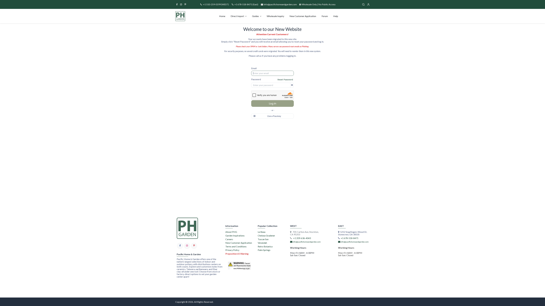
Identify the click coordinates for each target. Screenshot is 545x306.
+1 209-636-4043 (302, 238)
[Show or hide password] (292, 85)
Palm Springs (264, 250)
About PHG (231, 231)
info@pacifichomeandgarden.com (280, 4)
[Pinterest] (185, 4)
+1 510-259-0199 (212, 4)
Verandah (262, 242)
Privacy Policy (232, 250)
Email (254, 68)
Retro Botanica (265, 246)
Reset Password (285, 79)
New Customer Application (238, 242)
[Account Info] (368, 4)
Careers (229, 239)
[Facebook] (177, 4)
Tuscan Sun (263, 239)
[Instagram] (181, 4)
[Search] (363, 4)
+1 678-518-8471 (243, 4)
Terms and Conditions (236, 246)
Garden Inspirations (235, 235)
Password (272, 79)
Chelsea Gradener (266, 235)
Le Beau (261, 231)
